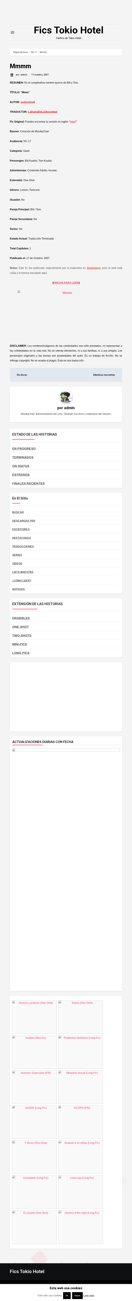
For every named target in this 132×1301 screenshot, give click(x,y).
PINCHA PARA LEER (66, 282)
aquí (72, 121)
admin (23, 74)
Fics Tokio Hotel (69, 30)
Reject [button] (77, 1295)
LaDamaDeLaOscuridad (42, 111)
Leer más (88, 1295)
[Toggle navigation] (12, 32)
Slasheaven (93, 268)
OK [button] (67, 1295)
